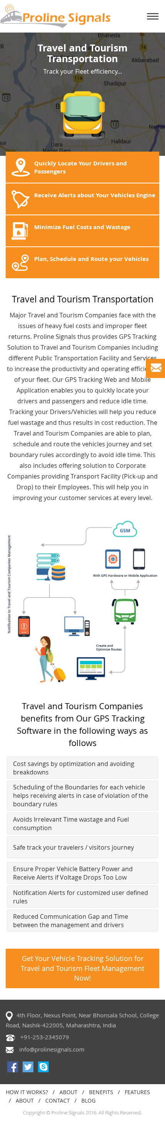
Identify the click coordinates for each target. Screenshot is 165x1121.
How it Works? (27, 1092)
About (68, 1092)
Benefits (101, 1092)
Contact (57, 1100)
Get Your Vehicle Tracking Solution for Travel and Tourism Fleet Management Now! (82, 968)
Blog (88, 1100)
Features (137, 1092)
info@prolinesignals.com (51, 1049)
